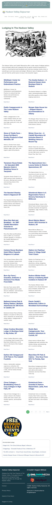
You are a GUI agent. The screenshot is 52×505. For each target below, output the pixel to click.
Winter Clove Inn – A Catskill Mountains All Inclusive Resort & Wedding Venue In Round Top (37, 137)
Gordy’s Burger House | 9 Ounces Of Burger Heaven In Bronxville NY (24, 455)
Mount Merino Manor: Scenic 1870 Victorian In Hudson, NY (38, 222)
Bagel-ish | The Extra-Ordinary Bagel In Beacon (18, 445)
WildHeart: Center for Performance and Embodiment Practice (12, 82)
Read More (6, 101)
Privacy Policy (6, 490)
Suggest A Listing (7, 501)
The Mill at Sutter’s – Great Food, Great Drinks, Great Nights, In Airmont (25, 452)
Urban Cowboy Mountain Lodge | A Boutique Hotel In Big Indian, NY (13, 331)
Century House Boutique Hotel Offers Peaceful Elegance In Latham (13, 252)
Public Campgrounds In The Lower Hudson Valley (13, 109)
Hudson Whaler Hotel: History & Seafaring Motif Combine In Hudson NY (38, 278)
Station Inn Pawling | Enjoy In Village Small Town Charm (37, 252)
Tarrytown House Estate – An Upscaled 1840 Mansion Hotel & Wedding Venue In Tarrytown (13, 167)
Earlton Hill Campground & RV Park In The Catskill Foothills (13, 357)
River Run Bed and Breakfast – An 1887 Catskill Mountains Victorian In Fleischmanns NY (11, 224)
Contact (4, 485)
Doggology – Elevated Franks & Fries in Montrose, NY (19, 448)
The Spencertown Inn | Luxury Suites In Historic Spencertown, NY (38, 165)
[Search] (33, 17)
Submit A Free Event (8, 496)
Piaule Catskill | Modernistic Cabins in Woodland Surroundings (38, 303)
